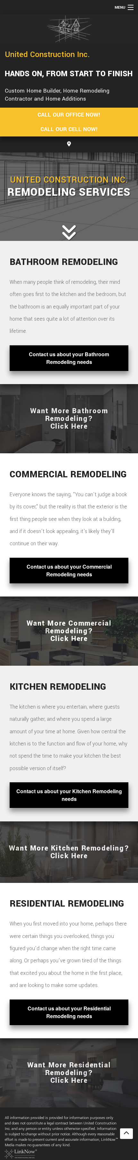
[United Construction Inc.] (69, 29)
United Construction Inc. (47, 54)
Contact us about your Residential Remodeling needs (69, 1012)
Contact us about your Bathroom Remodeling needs (69, 358)
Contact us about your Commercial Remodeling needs (69, 570)
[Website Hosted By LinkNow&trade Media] (21, 1153)
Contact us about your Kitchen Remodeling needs (69, 794)
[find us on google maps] (69, 144)
